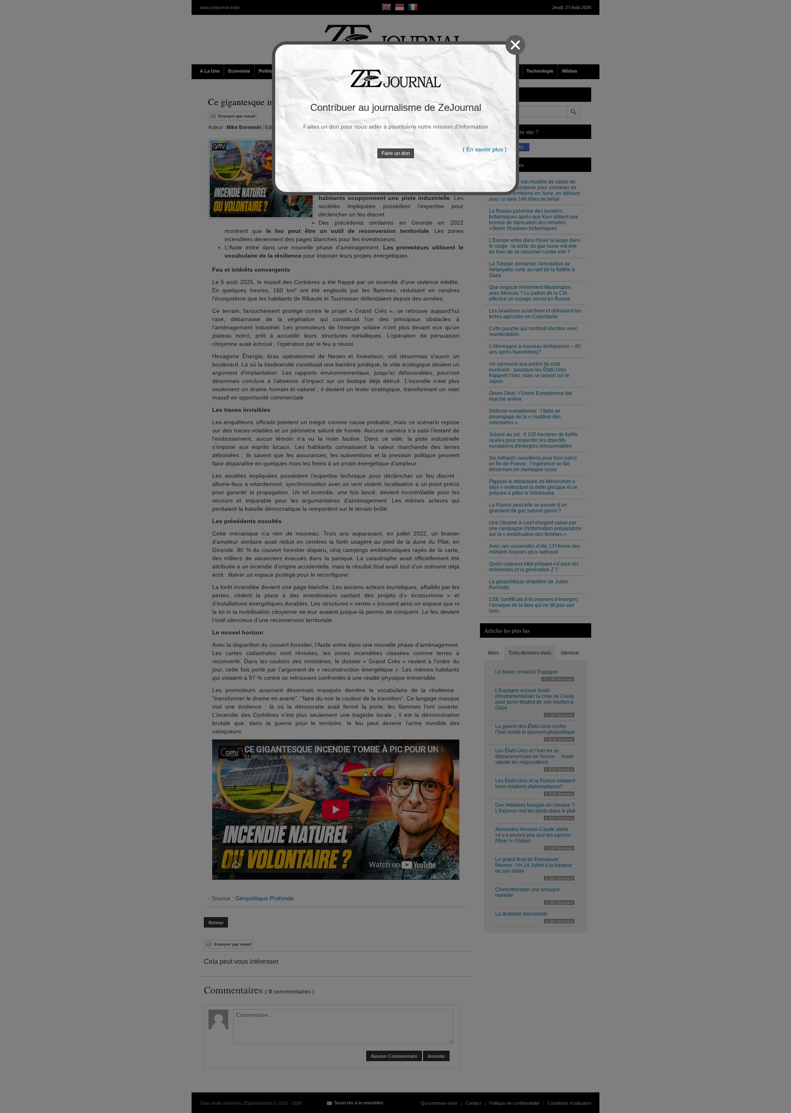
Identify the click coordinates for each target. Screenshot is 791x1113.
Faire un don (395, 153)
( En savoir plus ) (485, 149)
